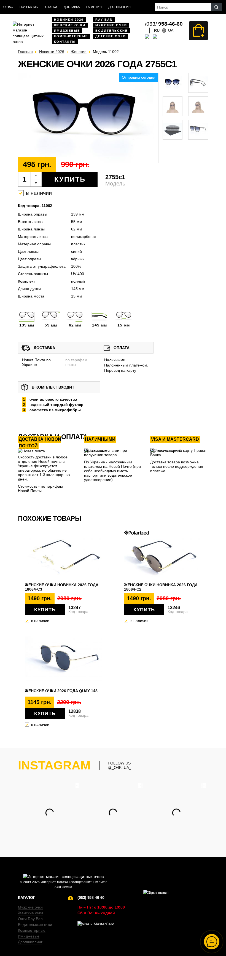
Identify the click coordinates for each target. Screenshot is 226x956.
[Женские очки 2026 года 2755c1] (88, 118)
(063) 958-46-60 (90, 897)
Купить (69, 179)
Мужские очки (111, 25)
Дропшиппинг (120, 7)
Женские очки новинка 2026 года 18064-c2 (161, 587)
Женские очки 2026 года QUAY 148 (61, 691)
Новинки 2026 (69, 19)
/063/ (164, 24)
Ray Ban (104, 19)
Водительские (111, 30)
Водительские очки (35, 924)
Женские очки (69, 25)
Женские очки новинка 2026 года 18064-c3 (61, 587)
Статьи (51, 7)
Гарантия (94, 7)
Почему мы (29, 7)
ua (170, 30)
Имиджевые (67, 30)
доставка (72, 7)
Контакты (65, 41)
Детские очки (110, 36)
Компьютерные (71, 36)
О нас (8, 7)
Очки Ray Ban (30, 919)
